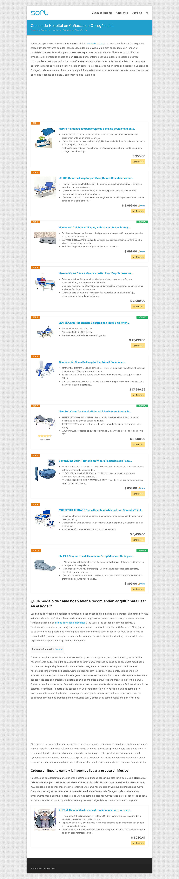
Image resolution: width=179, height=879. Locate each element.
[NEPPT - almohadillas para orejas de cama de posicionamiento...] (45, 138)
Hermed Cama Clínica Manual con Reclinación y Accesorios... (96, 273)
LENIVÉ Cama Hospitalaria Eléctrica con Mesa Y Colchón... (94, 322)
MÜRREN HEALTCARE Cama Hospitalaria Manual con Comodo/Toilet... (101, 510)
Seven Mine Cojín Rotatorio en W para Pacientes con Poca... (95, 460)
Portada (34, 30)
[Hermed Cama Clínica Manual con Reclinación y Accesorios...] (45, 282)
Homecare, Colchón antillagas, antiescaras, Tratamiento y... (95, 227)
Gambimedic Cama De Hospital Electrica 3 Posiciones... (92, 362)
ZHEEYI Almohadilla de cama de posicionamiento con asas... (95, 810)
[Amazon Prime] (141, 205)
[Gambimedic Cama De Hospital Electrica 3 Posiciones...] (45, 369)
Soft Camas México (40, 868)
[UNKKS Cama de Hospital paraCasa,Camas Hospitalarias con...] (45, 187)
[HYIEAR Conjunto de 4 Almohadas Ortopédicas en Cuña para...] (45, 565)
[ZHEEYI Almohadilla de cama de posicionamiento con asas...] (45, 819)
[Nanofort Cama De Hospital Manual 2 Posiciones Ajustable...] (45, 421)
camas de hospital (95, 43)
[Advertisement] (89, 99)
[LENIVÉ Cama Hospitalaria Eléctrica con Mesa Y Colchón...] (45, 332)
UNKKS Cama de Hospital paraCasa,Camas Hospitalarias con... (96, 178)
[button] (147, 12)
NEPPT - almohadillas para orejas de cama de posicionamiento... (97, 128)
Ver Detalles (138, 161)
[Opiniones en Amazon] (45, 435)
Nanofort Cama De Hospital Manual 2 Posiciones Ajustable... (95, 411)
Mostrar (59, 649)
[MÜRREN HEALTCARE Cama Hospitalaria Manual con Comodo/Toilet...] (45, 519)
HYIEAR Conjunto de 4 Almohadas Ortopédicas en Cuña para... (96, 556)
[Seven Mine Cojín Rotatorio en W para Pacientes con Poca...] (45, 470)
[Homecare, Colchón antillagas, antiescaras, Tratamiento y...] (45, 237)
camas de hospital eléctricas (70, 622)
